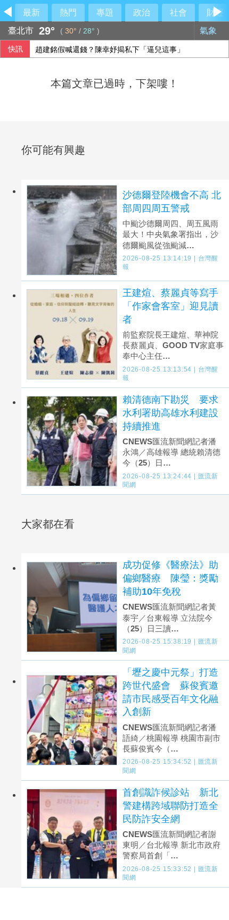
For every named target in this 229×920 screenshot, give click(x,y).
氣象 (209, 30)
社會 (178, 12)
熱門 (68, 12)
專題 (104, 12)
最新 (31, 12)
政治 (141, 12)
